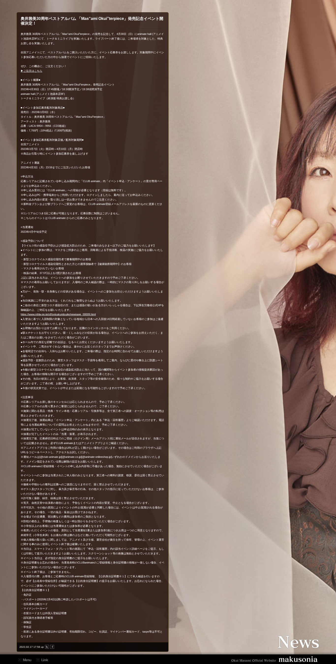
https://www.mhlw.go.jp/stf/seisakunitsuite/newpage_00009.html (58, 314)
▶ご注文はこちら (31, 70)
